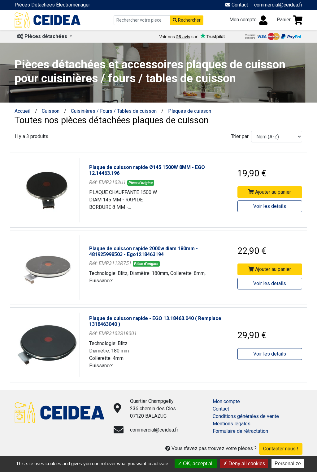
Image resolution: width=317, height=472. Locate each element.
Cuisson (50, 111)
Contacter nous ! (280, 449)
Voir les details (269, 206)
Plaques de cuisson (189, 111)
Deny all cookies (246, 463)
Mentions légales (231, 424)
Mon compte (226, 401)
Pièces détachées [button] (45, 36)
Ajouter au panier (272, 192)
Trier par (240, 136)
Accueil (22, 111)
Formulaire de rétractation (240, 431)
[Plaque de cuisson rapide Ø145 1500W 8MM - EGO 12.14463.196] (47, 190)
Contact (221, 409)
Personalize (288, 463)
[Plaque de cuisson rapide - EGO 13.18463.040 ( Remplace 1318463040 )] (47, 345)
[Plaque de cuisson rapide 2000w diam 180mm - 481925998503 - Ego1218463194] (47, 267)
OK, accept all (198, 463)
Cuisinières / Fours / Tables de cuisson (114, 111)
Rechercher (189, 20)
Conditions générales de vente (246, 416)
